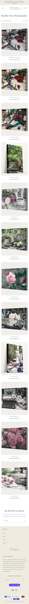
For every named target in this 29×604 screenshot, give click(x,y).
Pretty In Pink (14, 456)
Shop (4, 536)
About (4, 539)
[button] (3, 8)
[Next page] (18, 504)
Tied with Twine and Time (14, 57)
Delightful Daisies (14, 256)
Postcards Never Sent (14, 97)
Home (4, 533)
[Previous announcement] (2, 2)
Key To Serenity (14, 376)
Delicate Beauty (14, 496)
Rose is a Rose (14, 296)
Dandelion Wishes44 (12, 601)
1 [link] (10, 504)
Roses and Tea (14, 217)
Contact (5, 543)
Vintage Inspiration (14, 416)
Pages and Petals (14, 336)
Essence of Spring (14, 177)
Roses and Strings (14, 137)
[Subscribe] (24, 520)
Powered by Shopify (20, 601)
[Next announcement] (26, 2)
